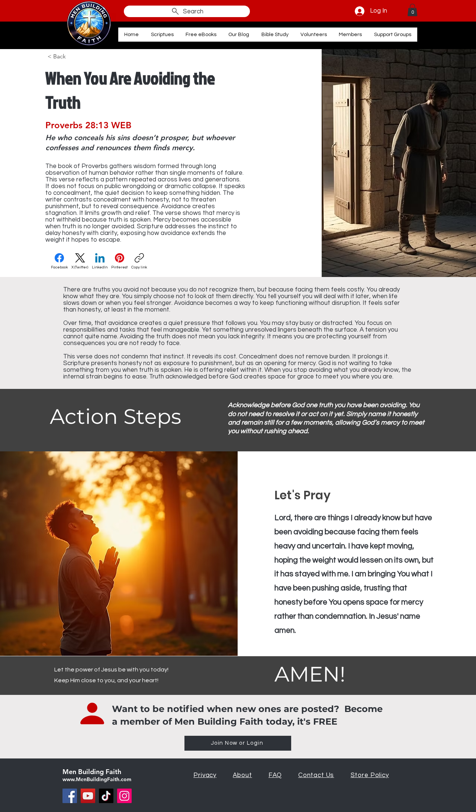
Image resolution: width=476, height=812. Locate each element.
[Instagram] (124, 796)
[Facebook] (69, 796)
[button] (412, 10)
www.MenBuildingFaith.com (96, 779)
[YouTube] (88, 796)
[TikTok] (106, 796)
